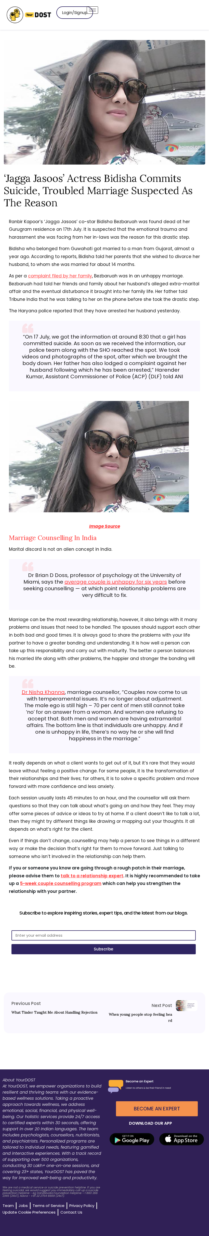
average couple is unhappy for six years (115, 582)
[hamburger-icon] (92, 10)
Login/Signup (74, 13)
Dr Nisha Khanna (43, 692)
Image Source (104, 526)
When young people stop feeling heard (140, 1017)
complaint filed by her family (60, 276)
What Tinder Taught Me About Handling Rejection (54, 1012)
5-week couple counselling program (60, 883)
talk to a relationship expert (92, 876)
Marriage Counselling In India (53, 538)
